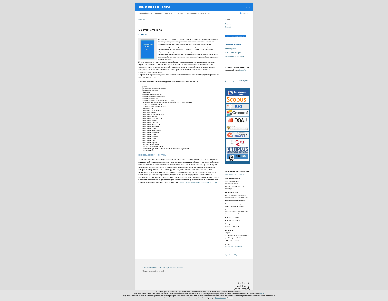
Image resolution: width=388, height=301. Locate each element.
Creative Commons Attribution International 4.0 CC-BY (198, 182)
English (228, 24)
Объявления (170, 13)
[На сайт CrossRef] (237, 116)
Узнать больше (220, 298)
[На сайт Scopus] (237, 103)
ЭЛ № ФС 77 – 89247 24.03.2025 (234, 175)
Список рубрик (230, 49)
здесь (262, 294)
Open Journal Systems (233, 255)
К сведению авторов (233, 53)
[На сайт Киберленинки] (237, 161)
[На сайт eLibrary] (237, 138)
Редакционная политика (234, 56)
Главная (141, 20)
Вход (248, 7)
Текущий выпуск (145, 13)
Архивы (158, 13)
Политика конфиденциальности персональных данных (162, 267)
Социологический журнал (154, 7)
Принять (229, 298)
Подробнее (243, 70)
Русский (228, 27)
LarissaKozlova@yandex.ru (233, 246)
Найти (245, 13)
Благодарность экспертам (198, 13)
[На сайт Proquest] (237, 145)
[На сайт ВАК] (237, 130)
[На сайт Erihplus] (237, 153)
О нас (180, 13)
